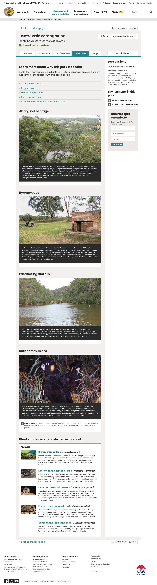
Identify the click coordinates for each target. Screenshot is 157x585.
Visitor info (44, 53)
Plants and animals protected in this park (43, 101)
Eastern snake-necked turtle (55, 471)
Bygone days (28, 88)
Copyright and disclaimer (101, 564)
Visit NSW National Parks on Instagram (11, 581)
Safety (61, 3)
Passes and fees (119, 3)
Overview (27, 53)
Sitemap (94, 567)
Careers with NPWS (40, 562)
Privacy (94, 561)
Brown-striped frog (49, 452)
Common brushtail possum (54, 487)
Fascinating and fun (32, 92)
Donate (94, 571)
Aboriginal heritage (31, 83)
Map (95, 53)
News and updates (69, 562)
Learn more (80, 53)
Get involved (37, 572)
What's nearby (62, 53)
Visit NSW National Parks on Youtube (16, 581)
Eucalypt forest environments (124, 104)
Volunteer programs (40, 559)
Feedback (65, 567)
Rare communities (31, 97)
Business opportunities (41, 569)
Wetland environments (121, 100)
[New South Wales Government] (141, 570)
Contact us (66, 564)
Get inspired (70, 3)
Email (134, 28)
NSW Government (46, 581)
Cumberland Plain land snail (54, 523)
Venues (131, 3)
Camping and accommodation (30, 19)
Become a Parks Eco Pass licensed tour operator (42, 565)
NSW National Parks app (13, 559)
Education (96, 3)
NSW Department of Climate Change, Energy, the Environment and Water (16, 569)
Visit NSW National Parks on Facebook (6, 581)
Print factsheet (120, 28)
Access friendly (84, 3)
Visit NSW (7, 564)
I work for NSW (62, 581)
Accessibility (95, 556)
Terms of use (96, 559)
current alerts (42, 45)
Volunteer (106, 3)
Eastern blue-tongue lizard (54, 506)
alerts (122, 53)
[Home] (9, 12)
